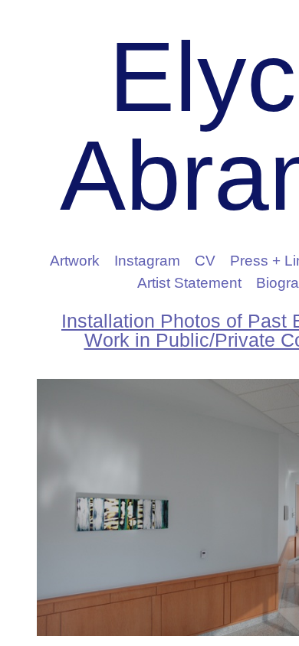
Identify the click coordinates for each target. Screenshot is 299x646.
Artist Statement (189, 283)
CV (205, 261)
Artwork (75, 261)
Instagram (147, 261)
